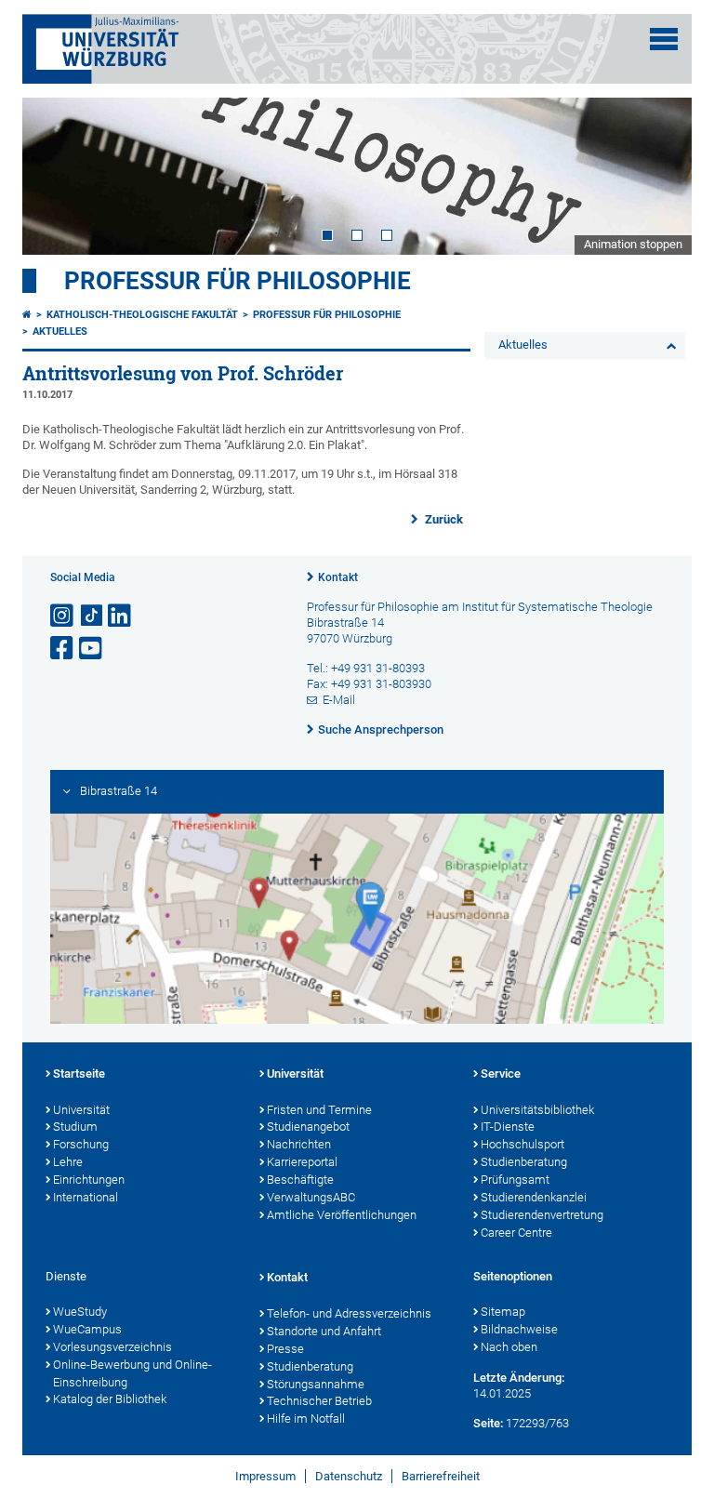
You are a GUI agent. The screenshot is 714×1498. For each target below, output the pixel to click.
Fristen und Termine (319, 1110)
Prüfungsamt (515, 1179)
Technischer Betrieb (319, 1401)
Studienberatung (524, 1162)
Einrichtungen (89, 1179)
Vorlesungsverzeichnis (112, 1347)
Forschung (81, 1144)
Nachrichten (299, 1144)
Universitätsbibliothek (537, 1110)
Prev (55, 176)
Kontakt (338, 577)
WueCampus (87, 1329)
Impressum (265, 1476)
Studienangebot (308, 1126)
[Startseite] (27, 315)
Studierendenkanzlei (534, 1197)
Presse (285, 1349)
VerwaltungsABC (311, 1197)
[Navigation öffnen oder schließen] (664, 39)
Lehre (68, 1162)
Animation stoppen (633, 244)
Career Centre (516, 1232)
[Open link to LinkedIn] (121, 616)
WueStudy (80, 1312)
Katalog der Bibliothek (109, 1399)
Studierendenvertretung (542, 1215)
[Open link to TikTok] (92, 616)
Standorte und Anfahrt (324, 1331)
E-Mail (339, 700)
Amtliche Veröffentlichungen (341, 1215)
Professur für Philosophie (237, 281)
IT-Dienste (508, 1126)
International (85, 1197)
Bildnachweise (519, 1329)
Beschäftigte (300, 1179)
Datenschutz (348, 1476)
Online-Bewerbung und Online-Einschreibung (132, 1373)
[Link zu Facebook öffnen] (63, 648)
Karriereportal (302, 1162)
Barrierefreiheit (441, 1476)
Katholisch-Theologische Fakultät (142, 315)
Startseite (79, 1073)
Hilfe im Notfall (306, 1418)
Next (659, 176)
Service (501, 1073)
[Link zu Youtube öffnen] (92, 648)
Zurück (442, 519)
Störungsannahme (315, 1384)
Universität (81, 1110)
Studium (75, 1126)
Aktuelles (60, 331)
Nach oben (509, 1347)
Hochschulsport (522, 1144)
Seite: (488, 1423)
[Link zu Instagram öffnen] (63, 616)
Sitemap (503, 1312)
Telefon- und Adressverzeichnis (349, 1313)
